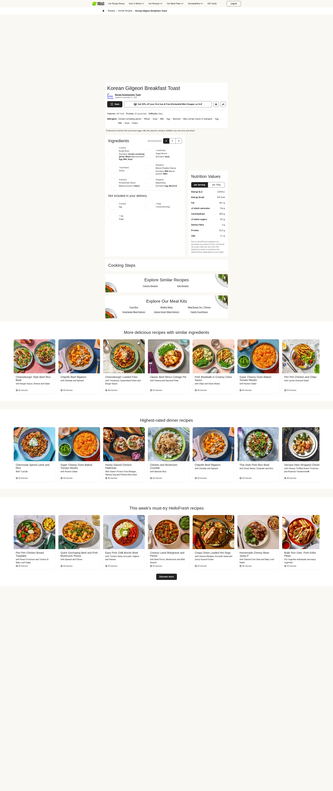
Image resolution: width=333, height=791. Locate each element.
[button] (145, 140)
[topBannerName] (166, 22)
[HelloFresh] (98, 4)
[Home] (103, 11)
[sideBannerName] (208, 151)
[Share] (223, 104)
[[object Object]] (216, 104)
